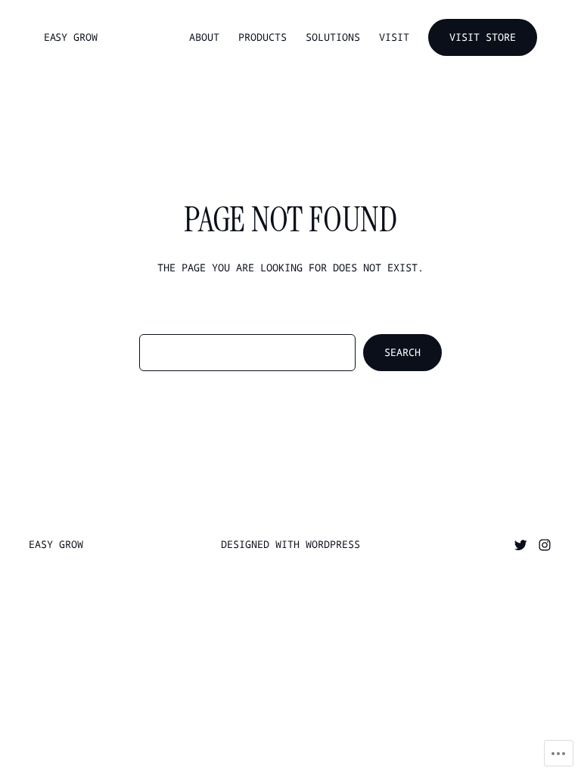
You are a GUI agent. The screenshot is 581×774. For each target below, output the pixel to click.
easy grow (71, 37)
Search (402, 352)
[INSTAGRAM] (544, 545)
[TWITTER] (520, 545)
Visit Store (482, 37)
